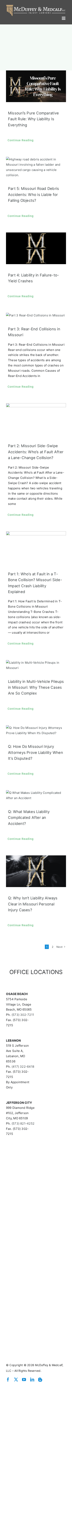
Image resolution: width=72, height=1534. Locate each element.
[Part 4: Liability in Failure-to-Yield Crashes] (36, 247)
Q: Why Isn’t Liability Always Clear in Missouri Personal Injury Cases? (33, 903)
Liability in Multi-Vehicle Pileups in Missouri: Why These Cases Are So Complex (36, 686)
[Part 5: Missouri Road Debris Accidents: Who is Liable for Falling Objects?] (36, 166)
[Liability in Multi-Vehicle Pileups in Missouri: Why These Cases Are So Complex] (36, 664)
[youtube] (24, 1379)
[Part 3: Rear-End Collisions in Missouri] (36, 314)
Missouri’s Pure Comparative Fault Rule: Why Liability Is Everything (33, 118)
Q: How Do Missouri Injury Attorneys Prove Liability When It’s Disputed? (35, 751)
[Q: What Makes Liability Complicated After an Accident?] (36, 794)
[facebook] (8, 1379)
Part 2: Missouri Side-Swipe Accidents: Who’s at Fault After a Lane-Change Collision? (35, 451)
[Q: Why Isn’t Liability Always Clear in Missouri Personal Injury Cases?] (36, 870)
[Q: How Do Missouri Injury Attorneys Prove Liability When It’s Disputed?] (36, 729)
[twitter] (16, 1379)
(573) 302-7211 (23, 1014)
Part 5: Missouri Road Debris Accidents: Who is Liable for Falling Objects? (33, 193)
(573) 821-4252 (23, 1122)
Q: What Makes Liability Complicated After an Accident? (29, 816)
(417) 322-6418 (23, 1065)
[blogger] (40, 1379)
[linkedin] (32, 1379)
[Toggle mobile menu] (64, 17)
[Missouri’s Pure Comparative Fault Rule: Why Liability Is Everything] (36, 85)
